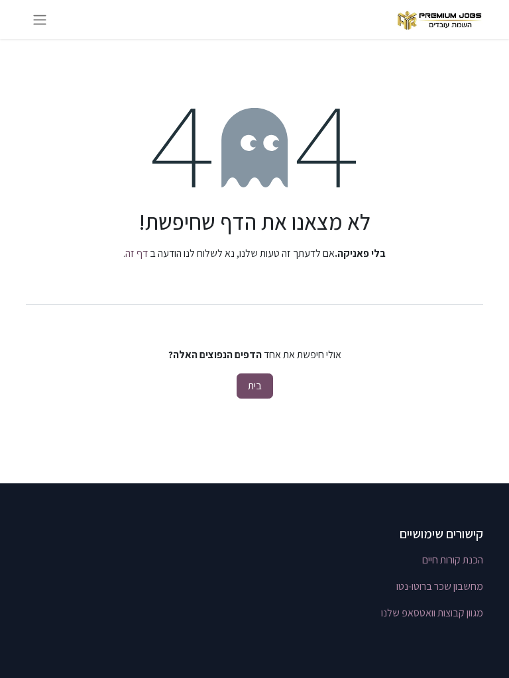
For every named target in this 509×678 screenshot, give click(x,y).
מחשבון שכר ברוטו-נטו (439, 586)
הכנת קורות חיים (452, 560)
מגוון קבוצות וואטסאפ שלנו (432, 613)
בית (255, 386)
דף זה (136, 253)
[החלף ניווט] (40, 19)
